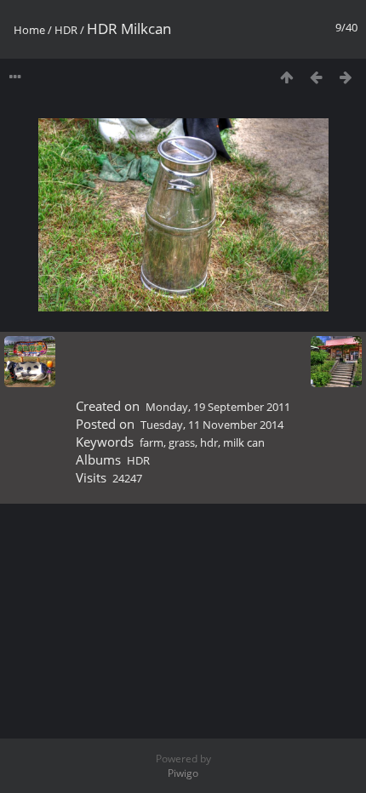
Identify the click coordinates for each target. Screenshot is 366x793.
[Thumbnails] (286, 77)
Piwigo (183, 773)
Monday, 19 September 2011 (218, 406)
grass (182, 442)
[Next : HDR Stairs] (346, 77)
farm (151, 442)
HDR (65, 29)
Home (29, 29)
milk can (244, 442)
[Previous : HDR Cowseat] (316, 77)
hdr (209, 442)
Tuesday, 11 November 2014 (211, 424)
